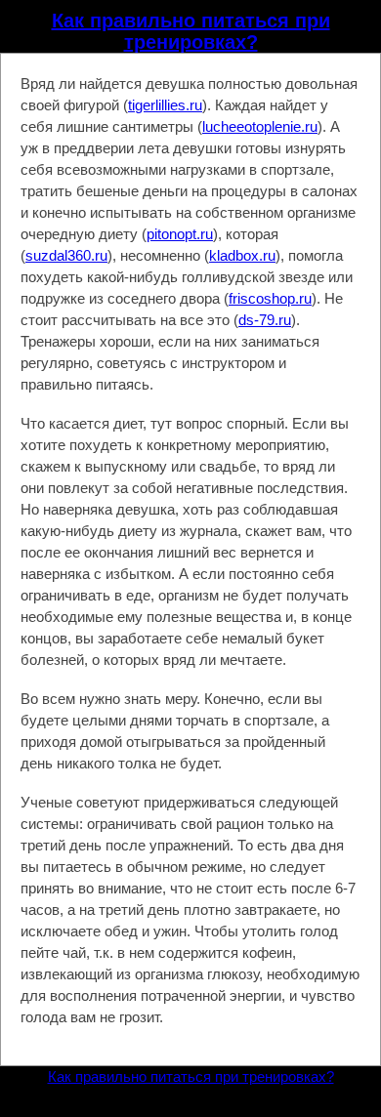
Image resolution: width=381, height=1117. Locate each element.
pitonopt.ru (180, 234)
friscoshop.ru (270, 298)
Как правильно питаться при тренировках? (191, 31)
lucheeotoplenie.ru (260, 126)
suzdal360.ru (66, 255)
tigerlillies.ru (165, 105)
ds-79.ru (264, 319)
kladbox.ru (242, 255)
